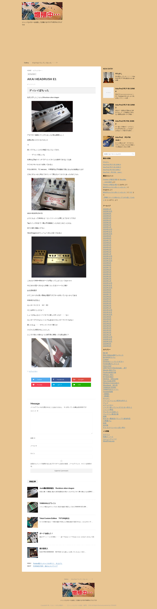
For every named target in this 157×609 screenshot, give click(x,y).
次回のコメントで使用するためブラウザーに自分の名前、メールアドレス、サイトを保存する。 (61, 465)
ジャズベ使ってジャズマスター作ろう (117, 407)
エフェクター (33, 371)
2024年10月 (107, 234)
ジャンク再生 (108, 410)
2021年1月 (107, 335)
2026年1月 (107, 209)
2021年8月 (107, 319)
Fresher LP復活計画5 (110, 179)
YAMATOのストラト (111, 389)
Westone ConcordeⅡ (111, 383)
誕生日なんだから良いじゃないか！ (115, 187)
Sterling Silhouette (110, 379)
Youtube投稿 (108, 392)
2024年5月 (107, 245)
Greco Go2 (107, 366)
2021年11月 (107, 312)
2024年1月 (107, 254)
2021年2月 (107, 332)
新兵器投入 (44, 548)
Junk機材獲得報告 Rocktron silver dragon (57, 488)
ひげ (130, 192)
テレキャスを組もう (110, 412)
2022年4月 (107, 301)
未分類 (105, 425)
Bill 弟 (105, 353)
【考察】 (106, 396)
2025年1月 (107, 227)
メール (33, 446)
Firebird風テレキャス (111, 364)
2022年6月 (107, 297)
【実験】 (106, 394)
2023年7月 (107, 267)
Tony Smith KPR (109, 381)
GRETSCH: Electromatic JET (115, 368)
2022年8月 (107, 292)
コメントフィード (110, 439)
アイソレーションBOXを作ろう (115, 401)
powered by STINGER (109, 605)
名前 (32, 438)
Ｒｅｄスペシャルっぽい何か (114, 427)
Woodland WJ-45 (110, 385)
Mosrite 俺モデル (109, 370)
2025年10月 (107, 211)
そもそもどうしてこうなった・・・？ (45, 63)
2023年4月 (107, 274)
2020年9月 (107, 344)
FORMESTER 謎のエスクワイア (45, 566)
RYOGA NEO (108, 377)
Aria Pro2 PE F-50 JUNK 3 (112, 167)
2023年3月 (107, 276)
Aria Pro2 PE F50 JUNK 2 (111, 169)
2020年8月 (107, 346)
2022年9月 (107, 290)
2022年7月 (107, 294)
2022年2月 (107, 305)
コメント (34, 411)
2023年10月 (107, 261)
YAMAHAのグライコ (48, 503)
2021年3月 (107, 330)
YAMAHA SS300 (109, 387)
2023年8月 (107, 265)
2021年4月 (107, 328)
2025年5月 (107, 218)
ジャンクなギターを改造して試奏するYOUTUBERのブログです (78, 600)
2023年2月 (107, 279)
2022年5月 (107, 299)
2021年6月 (107, 323)
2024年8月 (107, 238)
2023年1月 (107, 281)
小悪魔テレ (107, 421)
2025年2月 (107, 225)
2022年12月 (107, 283)
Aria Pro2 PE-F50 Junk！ (112, 172)
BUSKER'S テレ (109, 357)
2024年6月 (107, 243)
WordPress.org (108, 441)
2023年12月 (107, 256)
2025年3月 (107, 222)
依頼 (104, 416)
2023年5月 (107, 272)
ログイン (106, 434)
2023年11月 (107, 258)
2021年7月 (107, 321)
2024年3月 (107, 249)
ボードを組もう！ (46, 533)
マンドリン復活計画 (110, 414)
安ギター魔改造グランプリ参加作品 (116, 418)
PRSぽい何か (108, 375)
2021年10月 (107, 314)
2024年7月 (107, 240)
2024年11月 (107, 231)
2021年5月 (107, 326)
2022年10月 (107, 288)
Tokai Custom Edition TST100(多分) (54, 518)
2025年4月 (107, 220)
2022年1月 (107, 308)
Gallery (26, 63)
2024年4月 (107, 247)
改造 (104, 423)
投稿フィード (108, 437)
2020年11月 (107, 339)
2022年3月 (107, 303)
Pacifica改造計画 (109, 372)
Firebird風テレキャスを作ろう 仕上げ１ (47, 563)
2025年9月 (107, 214)
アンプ (105, 403)
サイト (32, 453)
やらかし (118, 73)
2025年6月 (107, 216)
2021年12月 (107, 310)
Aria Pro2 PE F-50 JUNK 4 (112, 164)
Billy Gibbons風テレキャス (113, 355)
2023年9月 (107, 263)
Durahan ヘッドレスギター (113, 361)
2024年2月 (107, 252)
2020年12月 (107, 337)
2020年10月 (107, 341)
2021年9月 (107, 317)
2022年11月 (107, 285)
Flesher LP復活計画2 (110, 184)
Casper (106, 359)
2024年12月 (107, 229)
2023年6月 (107, 270)
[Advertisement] (78, 44)
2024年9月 (107, 236)
